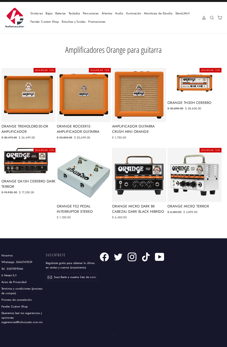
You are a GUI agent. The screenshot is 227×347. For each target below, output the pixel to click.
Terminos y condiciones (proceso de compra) (22, 291)
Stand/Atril (182, 13)
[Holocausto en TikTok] (145, 256)
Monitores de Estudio (158, 13)
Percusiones (91, 13)
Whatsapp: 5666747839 (16, 262)
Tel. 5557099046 (12, 269)
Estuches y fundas (73, 22)
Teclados (74, 13)
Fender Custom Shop (45, 22)
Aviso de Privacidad (13, 282)
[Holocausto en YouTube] (159, 256)
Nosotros (7, 255)
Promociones (97, 22)
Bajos (49, 13)
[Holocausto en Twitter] (118, 256)
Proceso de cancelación (16, 300)
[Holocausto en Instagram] (132, 256)
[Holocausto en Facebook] (104, 256)
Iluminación (133, 13)
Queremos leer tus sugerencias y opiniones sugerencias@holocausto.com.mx (22, 317)
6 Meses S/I (9, 275)
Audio (119, 13)
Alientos (107, 13)
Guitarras (37, 13)
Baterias (60, 13)
